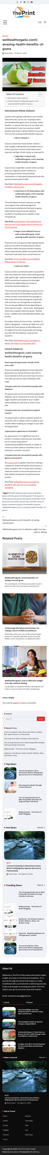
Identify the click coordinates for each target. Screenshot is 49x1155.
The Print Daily (24, 1149)
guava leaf (21, 498)
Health (5, 36)
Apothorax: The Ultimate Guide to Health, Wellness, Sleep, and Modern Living (31, 908)
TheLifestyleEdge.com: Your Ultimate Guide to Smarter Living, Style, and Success (30, 1012)
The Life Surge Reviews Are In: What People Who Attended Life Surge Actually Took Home (30, 800)
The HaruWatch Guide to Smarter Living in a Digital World (30, 1023)
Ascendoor (14, 1152)
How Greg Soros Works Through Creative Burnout (21, 738)
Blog (8, 863)
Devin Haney (8, 53)
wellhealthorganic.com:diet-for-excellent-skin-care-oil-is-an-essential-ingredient (22, 485)
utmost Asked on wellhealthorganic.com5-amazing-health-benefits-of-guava (23, 102)
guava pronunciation (10, 501)
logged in (16, 703)
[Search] (45, 22)
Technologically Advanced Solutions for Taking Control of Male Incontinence (22, 629)
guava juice (12, 462)
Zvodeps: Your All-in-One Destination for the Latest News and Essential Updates (31, 1046)
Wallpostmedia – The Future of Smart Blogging (20, 749)
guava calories (8, 496)
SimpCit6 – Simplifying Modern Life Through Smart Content (32, 921)
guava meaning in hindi (35, 498)
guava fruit (31, 496)
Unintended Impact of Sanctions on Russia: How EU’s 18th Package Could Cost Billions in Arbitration (31, 1034)
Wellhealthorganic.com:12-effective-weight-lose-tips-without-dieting (24, 681)
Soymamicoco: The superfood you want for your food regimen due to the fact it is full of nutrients (23, 224)
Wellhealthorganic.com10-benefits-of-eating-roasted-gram (22, 579)
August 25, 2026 (27, 874)
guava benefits (35, 493)
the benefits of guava (31, 504)
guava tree (24, 501)
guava (25, 493)
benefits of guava (16, 493)
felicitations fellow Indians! (18, 98)
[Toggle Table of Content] (39, 94)
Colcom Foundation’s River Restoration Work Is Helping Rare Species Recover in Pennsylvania (31, 773)
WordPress (34, 1152)
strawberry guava (15, 504)
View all (40, 827)
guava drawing (21, 496)
